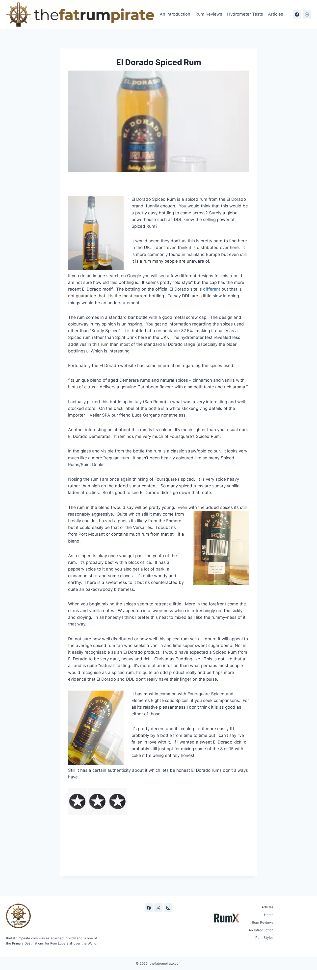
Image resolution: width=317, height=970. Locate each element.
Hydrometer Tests (245, 14)
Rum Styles (264, 937)
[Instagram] (307, 14)
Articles (275, 14)
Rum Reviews (208, 14)
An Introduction (175, 14)
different (211, 289)
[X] (158, 907)
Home (268, 915)
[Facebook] (297, 14)
